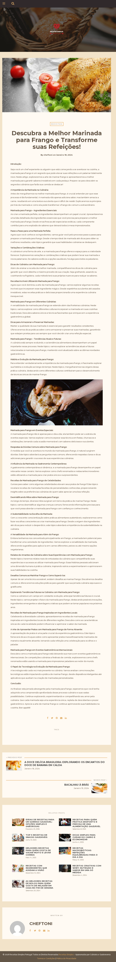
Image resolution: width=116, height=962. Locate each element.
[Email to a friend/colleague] (61, 718)
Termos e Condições (46, 958)
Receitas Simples (66, 955)
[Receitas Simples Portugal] (57, 29)
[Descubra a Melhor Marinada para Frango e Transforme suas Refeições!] (52, 718)
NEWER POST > (100, 780)
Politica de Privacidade (66, 958)
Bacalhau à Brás (76, 784)
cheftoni (48, 155)
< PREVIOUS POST (14, 757)
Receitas (56, 124)
